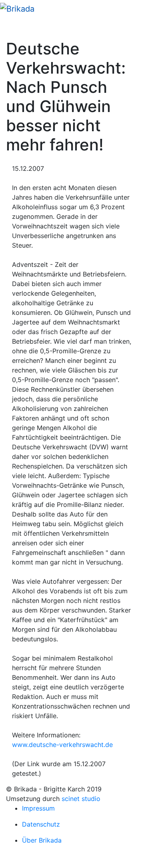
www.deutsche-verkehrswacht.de (62, 745)
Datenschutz (41, 824)
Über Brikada (42, 840)
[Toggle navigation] (17, 28)
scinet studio (81, 799)
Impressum (38, 808)
